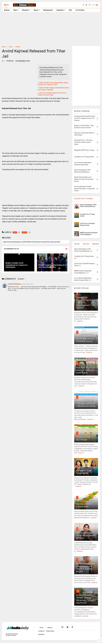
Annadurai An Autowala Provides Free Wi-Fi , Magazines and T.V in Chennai (85, 302)
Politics (18, 47)
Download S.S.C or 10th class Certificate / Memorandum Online (86, 403)
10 (78, 591)
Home (7, 10)
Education (25, 10)
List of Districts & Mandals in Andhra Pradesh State (84, 504)
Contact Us (41, 631)
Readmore (80, 321)
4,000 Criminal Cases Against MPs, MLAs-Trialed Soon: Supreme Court (53, 84)
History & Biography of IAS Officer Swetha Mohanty (85, 535)
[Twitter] (86, 5)
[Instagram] (89, 5)
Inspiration (60, 10)
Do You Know (80, 10)
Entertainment (48, 10)
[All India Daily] (24, 5)
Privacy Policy (50, 631)
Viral (70, 10)
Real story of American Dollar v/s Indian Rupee (85, 370)
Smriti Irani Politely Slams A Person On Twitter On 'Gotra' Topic (51, 94)
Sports (36, 10)
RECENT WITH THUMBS (83, 199)
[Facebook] (83, 5)
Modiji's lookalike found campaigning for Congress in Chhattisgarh (16, 265)
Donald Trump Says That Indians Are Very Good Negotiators (52, 266)
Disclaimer (41, 634)
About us (50, 627)
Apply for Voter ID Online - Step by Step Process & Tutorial (85, 339)
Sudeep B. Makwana (14, 284)
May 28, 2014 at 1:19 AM (27, 284)
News (15, 10)
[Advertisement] (51, 29)
